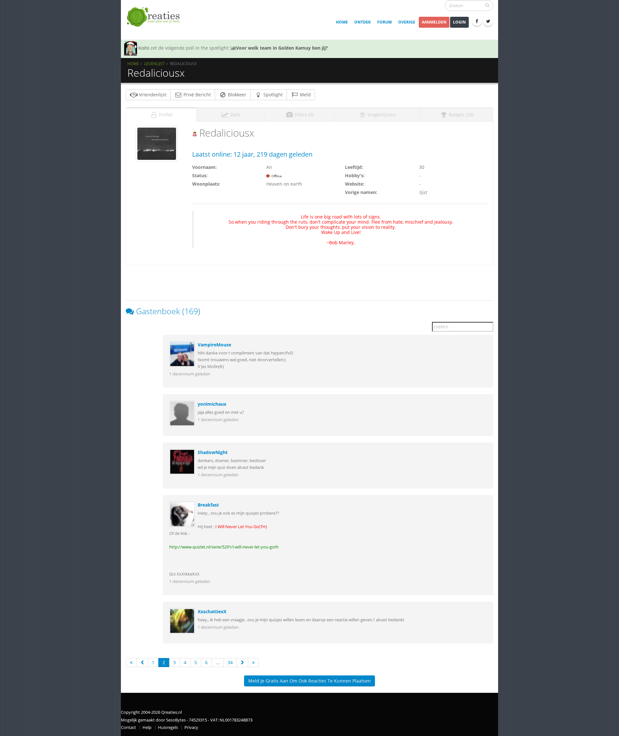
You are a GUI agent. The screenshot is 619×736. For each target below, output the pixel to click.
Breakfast (208, 505)
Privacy (191, 727)
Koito (143, 48)
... (218, 662)
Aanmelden (434, 22)
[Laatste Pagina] (253, 662)
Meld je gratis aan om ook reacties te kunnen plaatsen (309, 681)
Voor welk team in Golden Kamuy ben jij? (282, 48)
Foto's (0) (303, 114)
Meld (305, 95)
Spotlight (272, 95)
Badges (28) (460, 114)
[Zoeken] (487, 5)
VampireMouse (214, 345)
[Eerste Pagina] (131, 662)
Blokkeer (236, 95)
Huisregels (168, 727)
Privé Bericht (196, 95)
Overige (406, 22)
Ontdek (362, 22)
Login (459, 22)
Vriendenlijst (152, 95)
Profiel (165, 114)
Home (342, 22)
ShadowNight (213, 452)
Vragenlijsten (381, 114)
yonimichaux (212, 404)
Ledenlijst (154, 63)
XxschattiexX (212, 611)
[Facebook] (477, 21)
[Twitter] (488, 21)
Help (147, 727)
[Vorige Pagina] (142, 662)
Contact (128, 727)
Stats (235, 114)
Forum (384, 22)
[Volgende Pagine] (242, 662)
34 (230, 662)
